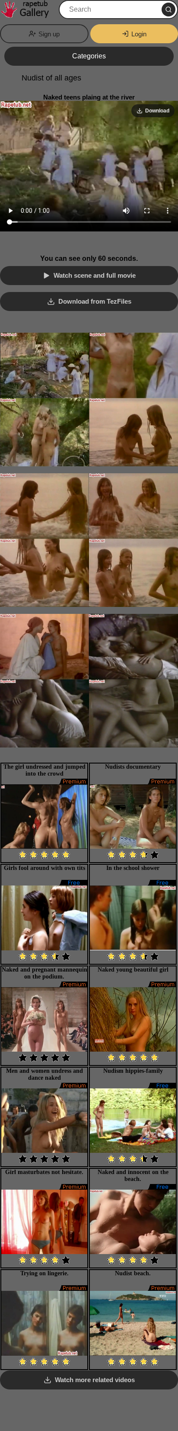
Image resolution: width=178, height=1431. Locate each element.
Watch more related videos (95, 1379)
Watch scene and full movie (95, 275)
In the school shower (132, 868)
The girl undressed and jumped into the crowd (44, 770)
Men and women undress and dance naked (44, 1074)
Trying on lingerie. (44, 1273)
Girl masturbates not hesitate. (44, 1172)
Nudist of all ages (51, 78)
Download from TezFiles (94, 301)
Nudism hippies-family (133, 1071)
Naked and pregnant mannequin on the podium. (44, 973)
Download (157, 111)
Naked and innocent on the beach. (133, 1175)
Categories (89, 56)
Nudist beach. (133, 1273)
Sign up (49, 34)
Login (138, 34)
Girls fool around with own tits (44, 868)
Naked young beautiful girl (133, 969)
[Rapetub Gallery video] (28, 9)
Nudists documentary (133, 767)
